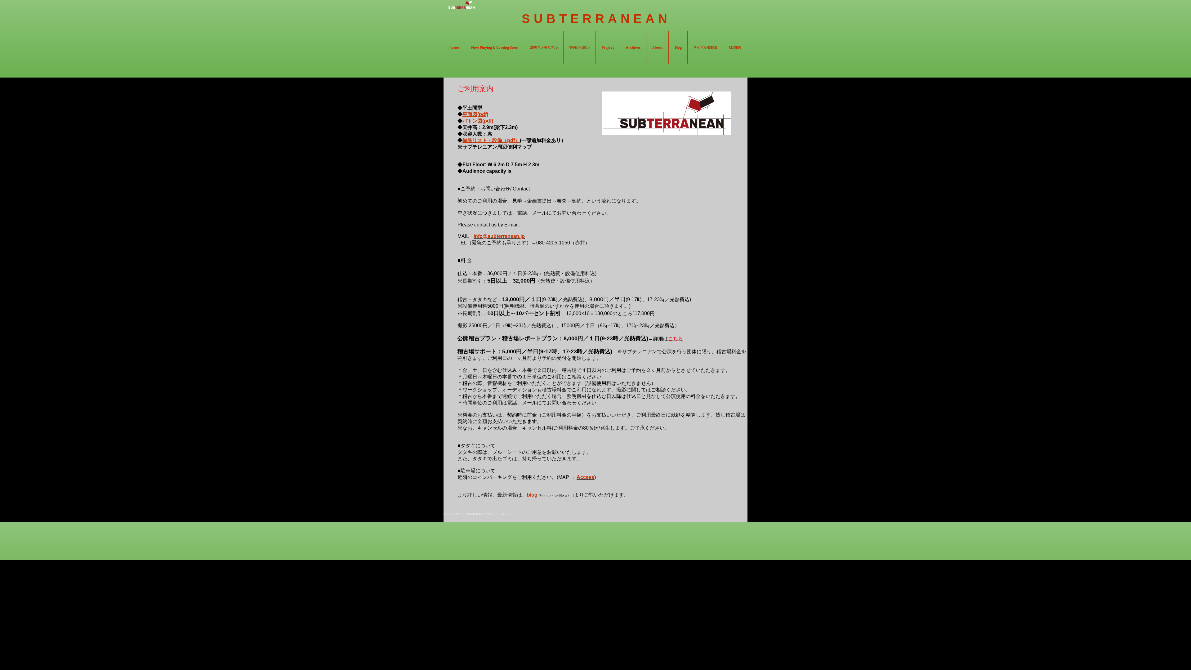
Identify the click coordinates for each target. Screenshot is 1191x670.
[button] (633, 47)
